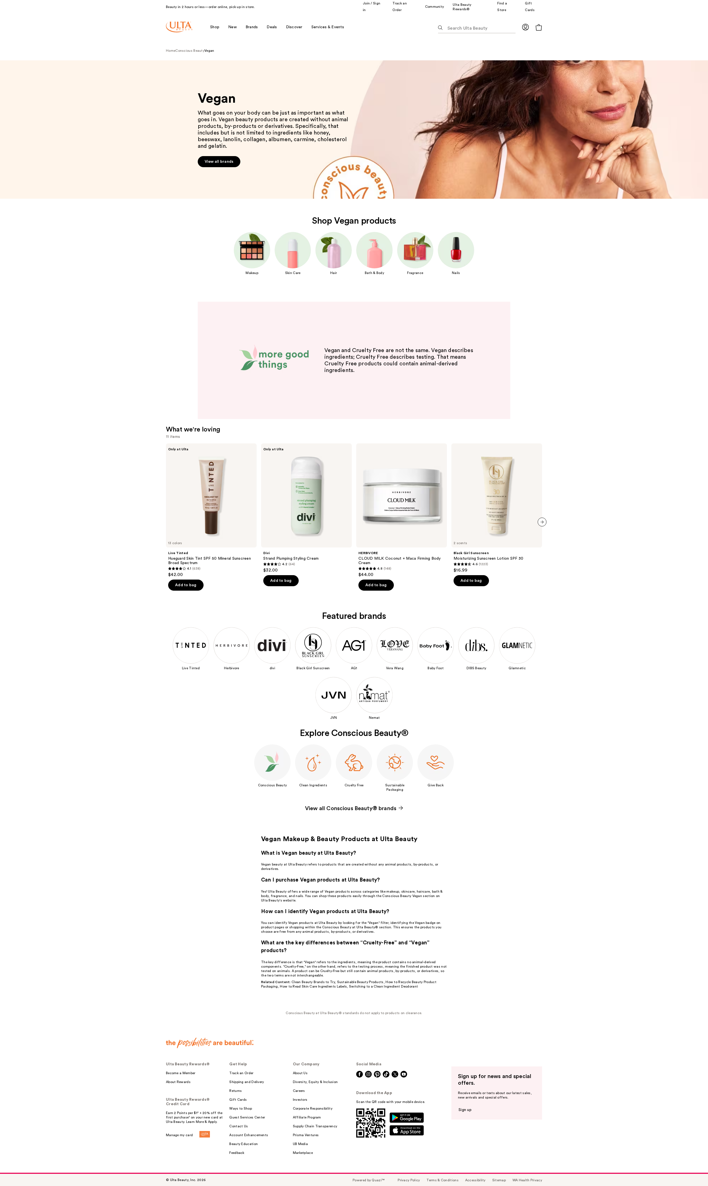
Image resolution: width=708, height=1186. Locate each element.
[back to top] (691, 1169)
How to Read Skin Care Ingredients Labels (313, 986)
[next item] (542, 522)
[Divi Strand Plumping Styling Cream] (306, 508)
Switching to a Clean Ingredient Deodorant (383, 986)
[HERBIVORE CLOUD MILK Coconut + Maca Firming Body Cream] (401, 510)
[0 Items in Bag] (538, 27)
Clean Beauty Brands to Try (313, 982)
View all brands (13, 62)
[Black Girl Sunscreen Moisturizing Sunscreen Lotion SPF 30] (496, 508)
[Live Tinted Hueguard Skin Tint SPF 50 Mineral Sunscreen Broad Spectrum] (211, 510)
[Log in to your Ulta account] (525, 27)
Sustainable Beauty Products (360, 982)
